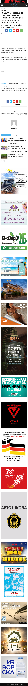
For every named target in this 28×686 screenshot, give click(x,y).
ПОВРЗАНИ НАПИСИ (5, 135)
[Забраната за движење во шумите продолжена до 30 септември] (4, 156)
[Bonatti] (14, 314)
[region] (14, 1)
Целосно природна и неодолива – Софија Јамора (7, 112)
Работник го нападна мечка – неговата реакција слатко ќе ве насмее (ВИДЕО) (20, 113)
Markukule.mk (4, 83)
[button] (26, 5)
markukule (8, 27)
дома (2, 8)
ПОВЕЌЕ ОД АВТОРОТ (17, 135)
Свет (5, 10)
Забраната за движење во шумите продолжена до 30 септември (15, 156)
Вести (5, 8)
